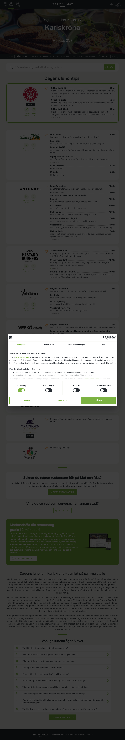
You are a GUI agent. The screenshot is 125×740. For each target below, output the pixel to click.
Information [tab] (49, 345)
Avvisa (27, 400)
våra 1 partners (22, 357)
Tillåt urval (62, 400)
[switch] (48, 390)
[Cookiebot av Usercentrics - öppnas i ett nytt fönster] (105, 337)
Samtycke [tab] (21, 345)
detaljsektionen (92, 379)
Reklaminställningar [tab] (76, 345)
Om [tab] (103, 345)
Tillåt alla (98, 400)
